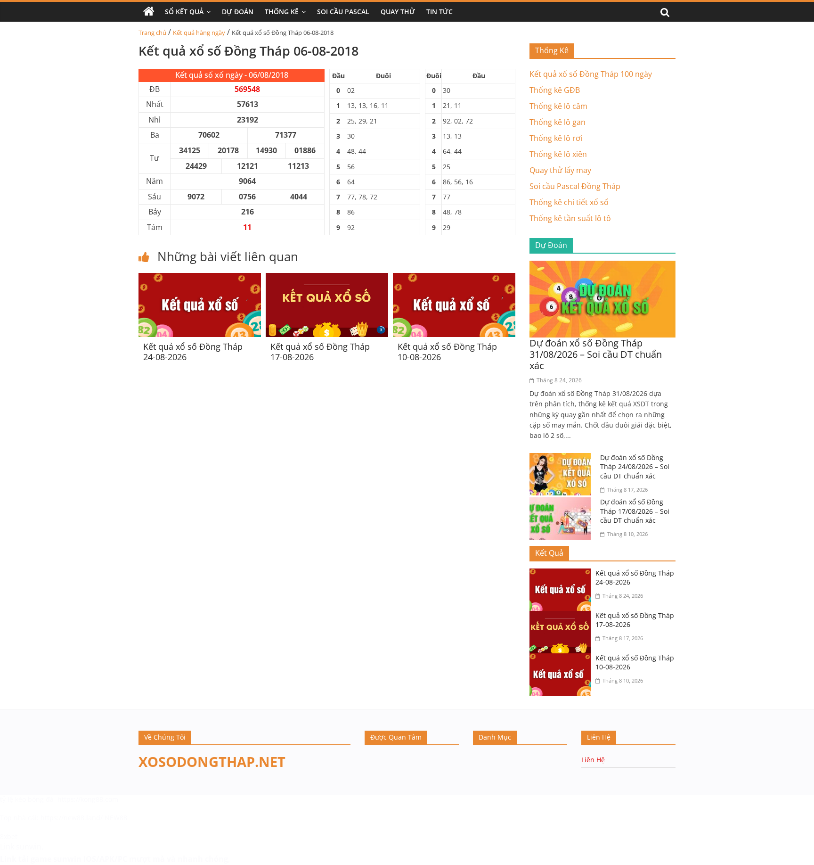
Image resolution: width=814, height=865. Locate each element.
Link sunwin (20, 846)
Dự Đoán (237, 11)
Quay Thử (398, 11)
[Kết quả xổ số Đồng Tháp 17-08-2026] (327, 278)
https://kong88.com (87, 799)
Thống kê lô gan (557, 122)
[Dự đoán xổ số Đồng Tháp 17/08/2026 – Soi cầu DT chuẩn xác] (562, 503)
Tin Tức (439, 11)
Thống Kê (282, 11)
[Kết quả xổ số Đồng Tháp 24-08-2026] (199, 278)
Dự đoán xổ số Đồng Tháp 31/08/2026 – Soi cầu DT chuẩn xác (595, 354)
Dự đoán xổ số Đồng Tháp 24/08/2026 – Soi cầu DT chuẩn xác (634, 466)
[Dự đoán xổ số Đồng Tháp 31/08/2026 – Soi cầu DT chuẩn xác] (602, 266)
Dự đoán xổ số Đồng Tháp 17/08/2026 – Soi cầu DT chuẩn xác (634, 511)
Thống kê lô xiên (558, 154)
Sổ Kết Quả (184, 11)
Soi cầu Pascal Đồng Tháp (574, 186)
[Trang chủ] (148, 12)
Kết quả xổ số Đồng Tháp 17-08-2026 (320, 351)
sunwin (67, 859)
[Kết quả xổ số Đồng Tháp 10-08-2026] (454, 278)
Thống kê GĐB (554, 90)
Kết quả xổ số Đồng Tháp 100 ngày (590, 74)
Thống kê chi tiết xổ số (569, 202)
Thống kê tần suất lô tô (570, 218)
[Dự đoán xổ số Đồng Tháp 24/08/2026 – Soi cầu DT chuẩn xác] (562, 458)
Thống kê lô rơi (555, 138)
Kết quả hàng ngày (199, 32)
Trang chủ (152, 32)
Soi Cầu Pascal (343, 11)
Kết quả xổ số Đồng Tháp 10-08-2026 (447, 351)
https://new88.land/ (72, 817)
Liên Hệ (593, 759)
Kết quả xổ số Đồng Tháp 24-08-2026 (193, 351)
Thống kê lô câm (558, 106)
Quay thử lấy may (560, 170)
